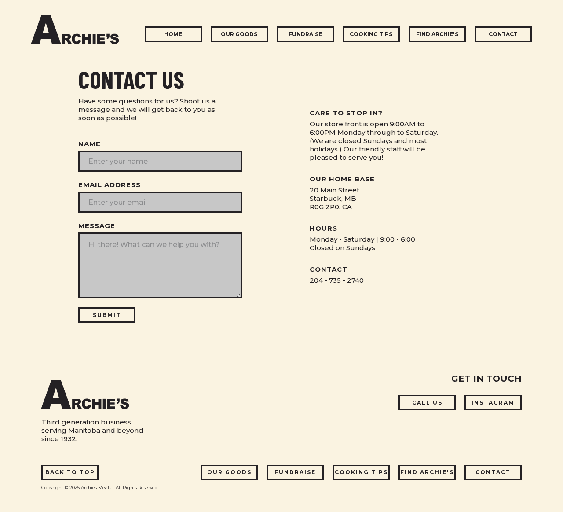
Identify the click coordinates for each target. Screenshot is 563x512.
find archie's (437, 34)
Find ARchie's (427, 472)
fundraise (305, 34)
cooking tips (371, 34)
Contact (493, 472)
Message (96, 225)
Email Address (109, 184)
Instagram (493, 402)
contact (503, 34)
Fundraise (295, 472)
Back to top (70, 472)
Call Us (427, 402)
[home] (75, 29)
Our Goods (229, 472)
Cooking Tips (361, 472)
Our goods (239, 34)
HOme (173, 34)
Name (89, 144)
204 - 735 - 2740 (337, 280)
